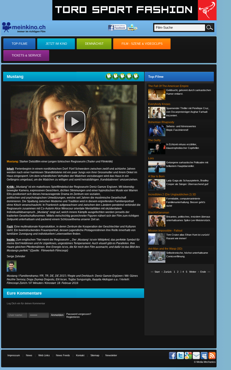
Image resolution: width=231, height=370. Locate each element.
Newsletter (111, 355)
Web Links (44, 355)
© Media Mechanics (205, 362)
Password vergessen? (78, 314)
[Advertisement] (180, 304)
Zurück (168, 271)
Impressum (13, 355)
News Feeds (63, 355)
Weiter (192, 271)
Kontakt (80, 355)
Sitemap (94, 355)
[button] (74, 121)
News (29, 355)
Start (157, 271)
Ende (203, 271)
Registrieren (73, 317)
